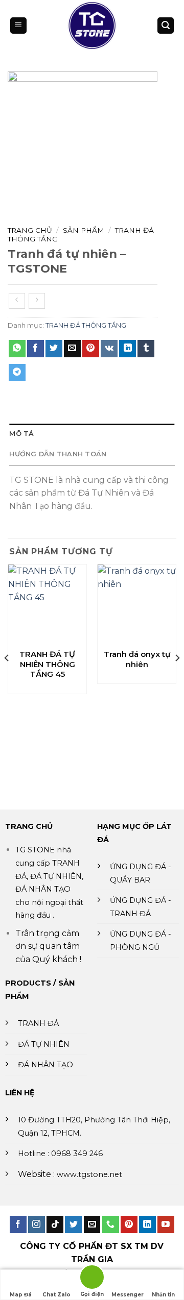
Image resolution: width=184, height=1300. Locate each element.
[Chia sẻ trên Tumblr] (145, 348)
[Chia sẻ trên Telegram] (17, 372)
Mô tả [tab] (21, 433)
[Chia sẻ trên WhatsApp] (17, 348)
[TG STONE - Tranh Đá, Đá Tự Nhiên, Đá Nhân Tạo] (92, 25)
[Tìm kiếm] (165, 25)
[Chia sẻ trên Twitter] (53, 348)
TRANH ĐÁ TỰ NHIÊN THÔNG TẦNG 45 (47, 664)
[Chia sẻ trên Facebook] (35, 348)
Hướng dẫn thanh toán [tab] (57, 454)
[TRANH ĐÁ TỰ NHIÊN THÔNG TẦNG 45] (47, 604)
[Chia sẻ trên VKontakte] (109, 348)
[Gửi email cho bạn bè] (72, 348)
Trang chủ (30, 230)
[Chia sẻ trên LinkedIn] (127, 348)
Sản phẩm (83, 230)
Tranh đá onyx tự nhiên (137, 659)
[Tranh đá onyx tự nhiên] (137, 604)
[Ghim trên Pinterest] (90, 348)
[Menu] (18, 25)
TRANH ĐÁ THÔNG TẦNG (85, 325)
